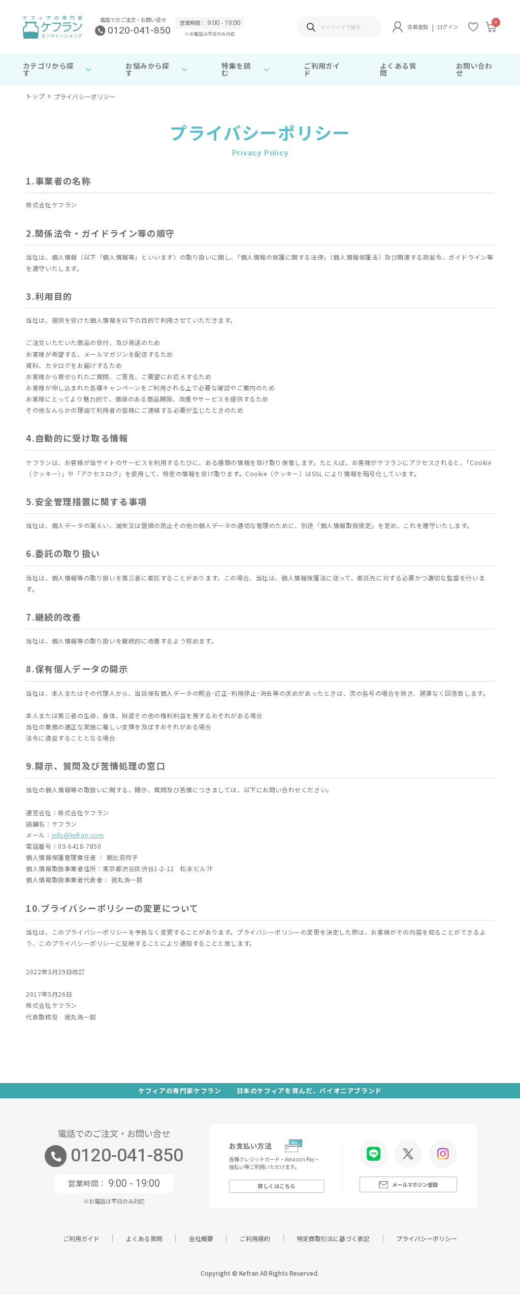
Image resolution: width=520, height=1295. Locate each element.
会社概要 (201, 1238)
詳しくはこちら (277, 1186)
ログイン (447, 26)
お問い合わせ (474, 69)
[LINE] (373, 1153)
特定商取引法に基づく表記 (333, 1238)
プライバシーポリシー (426, 1238)
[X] (408, 1153)
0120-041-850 (139, 31)
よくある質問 (398, 69)
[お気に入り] (473, 27)
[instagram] (442, 1153)
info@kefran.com (78, 834)
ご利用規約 (255, 1238)
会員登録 (417, 26)
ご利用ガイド (322, 69)
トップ (35, 96)
